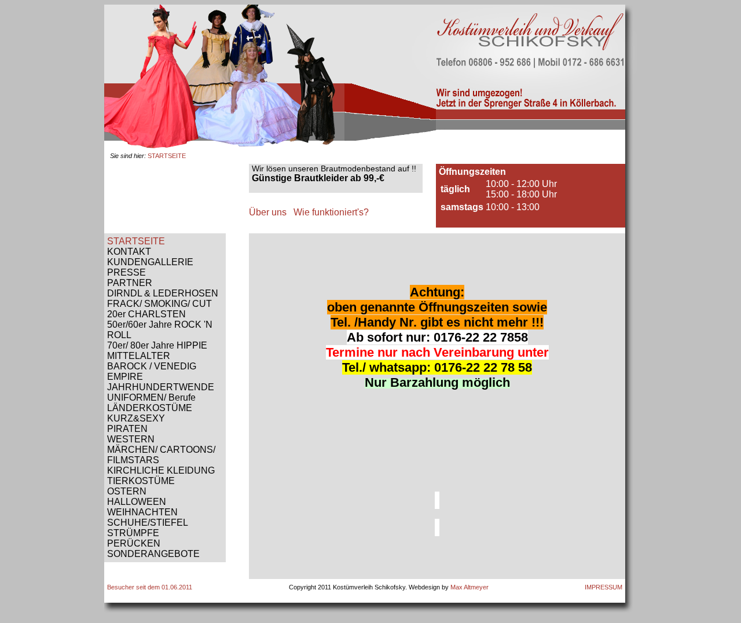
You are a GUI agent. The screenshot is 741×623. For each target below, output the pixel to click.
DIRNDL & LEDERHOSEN (162, 293)
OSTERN (126, 491)
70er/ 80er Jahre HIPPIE (157, 345)
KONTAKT (129, 251)
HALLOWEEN (136, 502)
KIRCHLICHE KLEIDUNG (161, 470)
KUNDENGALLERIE (150, 262)
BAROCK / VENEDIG (151, 366)
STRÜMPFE (133, 533)
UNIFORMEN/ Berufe (151, 397)
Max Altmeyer (469, 587)
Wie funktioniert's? (331, 212)
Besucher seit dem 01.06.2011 (149, 587)
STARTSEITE (136, 241)
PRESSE (126, 272)
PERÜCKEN (133, 543)
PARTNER (129, 283)
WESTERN (131, 439)
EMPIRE (125, 377)
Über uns (268, 212)
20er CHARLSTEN (146, 314)
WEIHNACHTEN (142, 512)
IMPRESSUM (603, 587)
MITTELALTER (138, 356)
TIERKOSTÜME (141, 481)
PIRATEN (127, 429)
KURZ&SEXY (136, 418)
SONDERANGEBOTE (153, 554)
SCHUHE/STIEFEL (147, 522)
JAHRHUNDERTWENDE (160, 387)
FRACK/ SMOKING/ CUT (159, 304)
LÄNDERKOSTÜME (149, 408)
